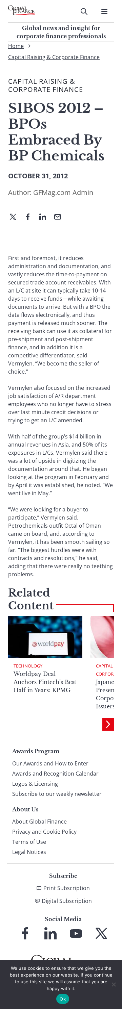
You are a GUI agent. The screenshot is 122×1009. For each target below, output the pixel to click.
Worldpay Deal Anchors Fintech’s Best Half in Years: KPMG (45, 682)
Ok (63, 999)
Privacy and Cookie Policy (44, 831)
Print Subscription (66, 888)
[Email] (60, 217)
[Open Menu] (104, 11)
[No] (113, 984)
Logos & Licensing (35, 783)
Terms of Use (29, 842)
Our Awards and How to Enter (50, 763)
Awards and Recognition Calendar (55, 773)
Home (16, 46)
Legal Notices (29, 852)
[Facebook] (30, 217)
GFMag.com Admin (63, 192)
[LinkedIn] (45, 217)
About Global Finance (39, 821)
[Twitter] (15, 217)
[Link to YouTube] (76, 933)
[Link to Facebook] (25, 933)
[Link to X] (101, 933)
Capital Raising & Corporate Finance (54, 57)
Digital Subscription (67, 901)
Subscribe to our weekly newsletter (57, 794)
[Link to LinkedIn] (50, 933)
